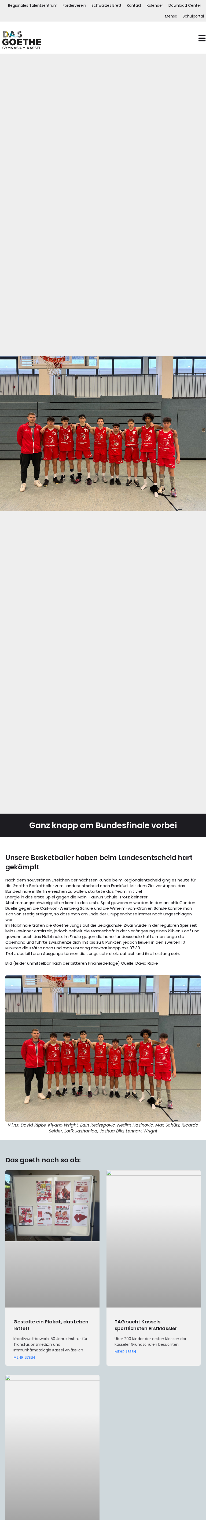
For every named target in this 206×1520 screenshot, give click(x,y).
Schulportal (193, 16)
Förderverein (74, 5)
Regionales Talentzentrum (32, 5)
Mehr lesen (24, 1357)
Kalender (155, 5)
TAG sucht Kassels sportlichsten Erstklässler (146, 1325)
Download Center (184, 5)
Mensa (171, 16)
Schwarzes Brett (106, 5)
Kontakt (134, 5)
